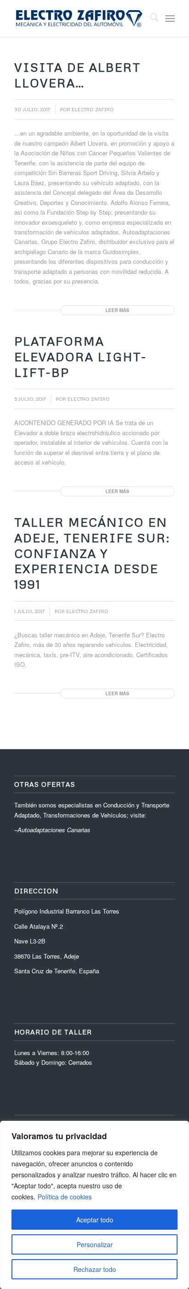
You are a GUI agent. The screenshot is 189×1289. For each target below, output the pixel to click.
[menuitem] (150, 18)
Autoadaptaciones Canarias (53, 829)
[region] (94, 1205)
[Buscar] (150, 18)
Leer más (117, 310)
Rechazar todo (94, 1269)
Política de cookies (65, 1196)
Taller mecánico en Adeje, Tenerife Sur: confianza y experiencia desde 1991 (92, 553)
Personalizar (95, 1244)
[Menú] (170, 18)
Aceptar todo (94, 1219)
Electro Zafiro (93, 109)
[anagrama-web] (78, 18)
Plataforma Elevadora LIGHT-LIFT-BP (80, 357)
